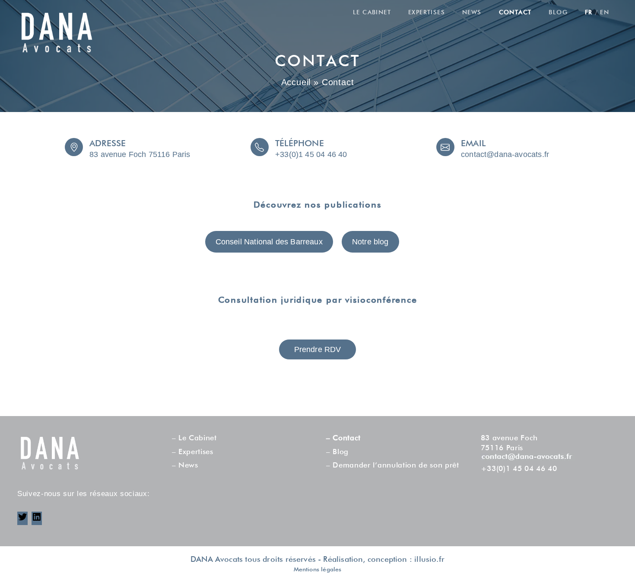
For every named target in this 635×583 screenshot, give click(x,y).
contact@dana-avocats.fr (505, 154)
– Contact (343, 438)
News (472, 13)
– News (185, 465)
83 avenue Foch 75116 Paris (139, 154)
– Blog (337, 452)
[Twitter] (22, 520)
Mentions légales (318, 570)
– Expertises (192, 452)
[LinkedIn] (37, 520)
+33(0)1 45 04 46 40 (311, 154)
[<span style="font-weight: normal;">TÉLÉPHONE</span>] (260, 147)
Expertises (426, 13)
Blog (558, 13)
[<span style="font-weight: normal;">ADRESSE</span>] (74, 147)
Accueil (296, 82)
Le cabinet (372, 13)
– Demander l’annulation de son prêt (392, 465)
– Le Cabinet (194, 438)
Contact (515, 13)
